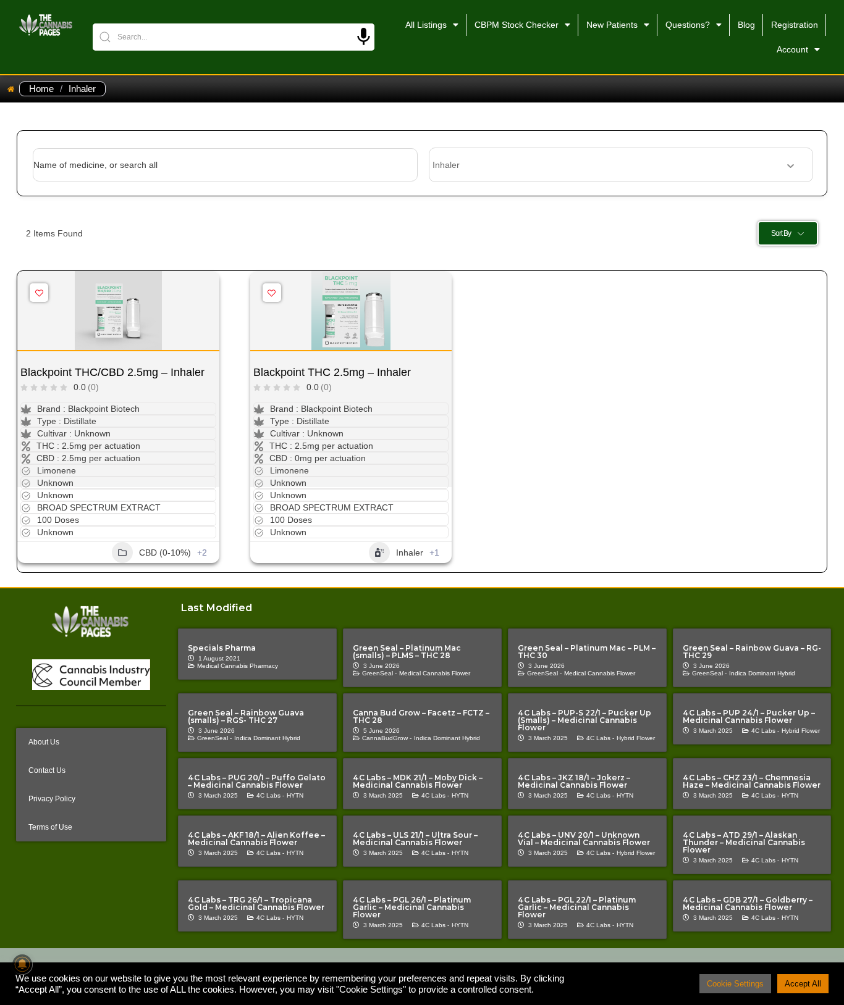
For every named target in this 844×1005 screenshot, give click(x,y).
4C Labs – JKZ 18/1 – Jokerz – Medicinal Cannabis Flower (574, 781)
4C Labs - (600, 738)
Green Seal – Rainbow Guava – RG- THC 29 (752, 651)
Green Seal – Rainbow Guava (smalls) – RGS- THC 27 (246, 716)
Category (447, 165)
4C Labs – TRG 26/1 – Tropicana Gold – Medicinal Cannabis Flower (256, 903)
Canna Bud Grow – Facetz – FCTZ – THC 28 (421, 716)
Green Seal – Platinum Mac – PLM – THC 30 (587, 651)
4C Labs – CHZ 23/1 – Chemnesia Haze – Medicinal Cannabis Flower (752, 781)
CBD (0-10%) (165, 552)
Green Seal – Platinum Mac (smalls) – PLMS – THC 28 (407, 651)
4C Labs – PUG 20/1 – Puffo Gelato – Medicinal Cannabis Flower (257, 781)
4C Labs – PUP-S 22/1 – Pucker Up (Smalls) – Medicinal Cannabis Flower (584, 720)
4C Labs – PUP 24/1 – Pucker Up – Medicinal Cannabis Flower (749, 716)
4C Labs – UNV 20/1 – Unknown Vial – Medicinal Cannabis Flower (584, 838)
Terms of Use (50, 827)
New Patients (612, 25)
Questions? (687, 25)
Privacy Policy (51, 798)
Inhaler (409, 552)
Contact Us (46, 770)
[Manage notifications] (22, 964)
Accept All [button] (803, 983)
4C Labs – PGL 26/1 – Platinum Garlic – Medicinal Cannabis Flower (412, 907)
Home (41, 89)
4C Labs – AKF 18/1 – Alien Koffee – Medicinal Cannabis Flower (256, 838)
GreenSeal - (379, 673)
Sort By (781, 233)
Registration (794, 25)
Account (792, 49)
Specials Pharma (222, 648)
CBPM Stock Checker (517, 25)
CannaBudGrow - (386, 738)
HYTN (295, 795)
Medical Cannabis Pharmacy (237, 665)
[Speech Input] (363, 37)
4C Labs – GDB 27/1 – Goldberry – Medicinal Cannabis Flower (747, 903)
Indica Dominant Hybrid (762, 673)
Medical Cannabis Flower (434, 673)
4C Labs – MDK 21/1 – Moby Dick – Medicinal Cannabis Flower (418, 781)
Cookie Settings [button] (735, 983)
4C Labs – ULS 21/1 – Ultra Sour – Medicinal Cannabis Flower (415, 838)
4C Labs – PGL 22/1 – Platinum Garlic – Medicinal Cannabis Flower (577, 907)
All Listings (426, 25)
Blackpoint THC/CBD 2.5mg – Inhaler (112, 372)
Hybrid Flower (636, 738)
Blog (746, 25)
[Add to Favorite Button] (39, 292)
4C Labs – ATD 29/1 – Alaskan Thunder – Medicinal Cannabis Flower (744, 842)
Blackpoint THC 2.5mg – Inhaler (332, 372)
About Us (43, 742)
